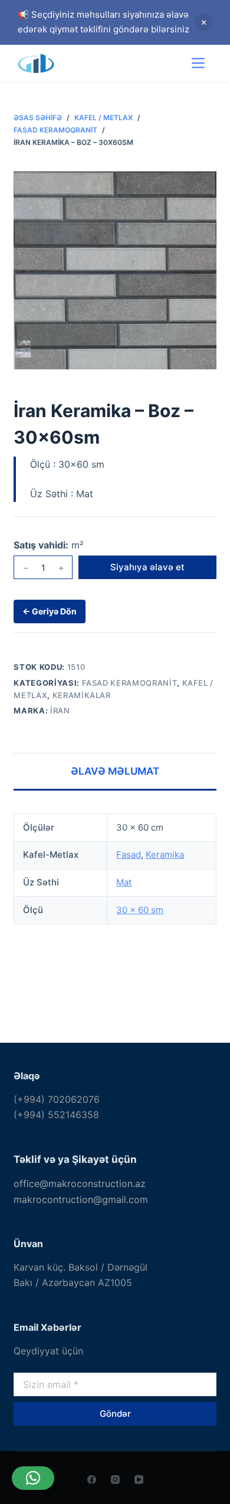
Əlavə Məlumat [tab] (115, 771)
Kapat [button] (203, 22)
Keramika (165, 854)
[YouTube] (138, 1479)
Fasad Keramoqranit (130, 682)
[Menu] (198, 63)
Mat (124, 882)
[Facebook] (91, 1479)
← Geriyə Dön (49, 611)
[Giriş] (163, 63)
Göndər (115, 1413)
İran (60, 710)
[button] (33, 1478)
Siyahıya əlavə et (147, 567)
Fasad (128, 854)
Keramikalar (81, 695)
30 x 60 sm (139, 909)
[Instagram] (115, 1479)
